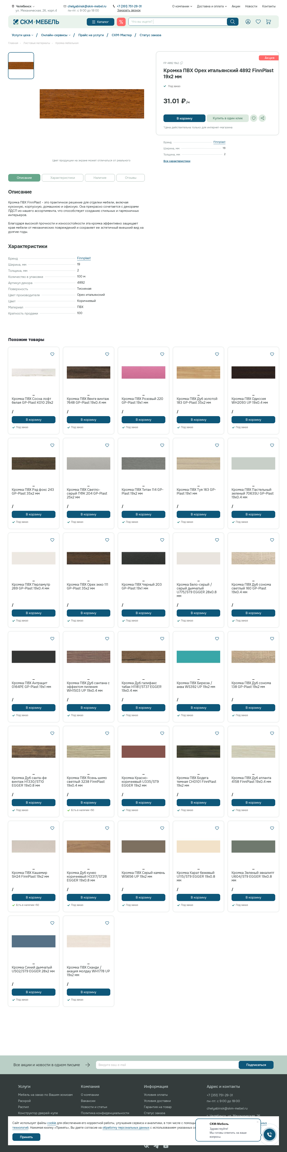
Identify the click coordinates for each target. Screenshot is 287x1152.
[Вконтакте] (146, 1146)
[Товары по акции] (121, 22)
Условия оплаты (156, 1095)
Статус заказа (150, 35)
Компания (90, 1086)
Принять (26, 1137)
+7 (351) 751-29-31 (129, 6)
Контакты (269, 6)
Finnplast (219, 142)
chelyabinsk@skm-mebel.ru (87, 6)
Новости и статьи (94, 1107)
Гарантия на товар (158, 1107)
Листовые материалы (37, 43)
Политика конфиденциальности (105, 1113)
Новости (251, 6)
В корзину (184, 118)
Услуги (24, 1086)
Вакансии (88, 1101)
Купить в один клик (228, 118)
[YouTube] (166, 1146)
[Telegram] (156, 1146)
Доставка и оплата (210, 6)
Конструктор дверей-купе (38, 1113)
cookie (51, 1123)
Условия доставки (157, 1101)
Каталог (103, 22)
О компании (180, 6)
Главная (13, 43)
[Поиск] (232, 21)
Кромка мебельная (66, 43)
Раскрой (24, 1101)
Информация (156, 1086)
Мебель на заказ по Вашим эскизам (45, 1095)
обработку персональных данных (126, 1127)
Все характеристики (176, 161)
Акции (236, 6)
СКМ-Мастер (122, 35)
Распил (23, 1107)
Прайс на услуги (91, 35)
